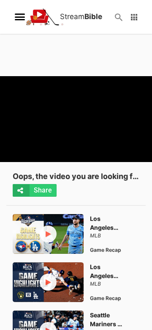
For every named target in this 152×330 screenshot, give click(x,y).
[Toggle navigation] (20, 16)
